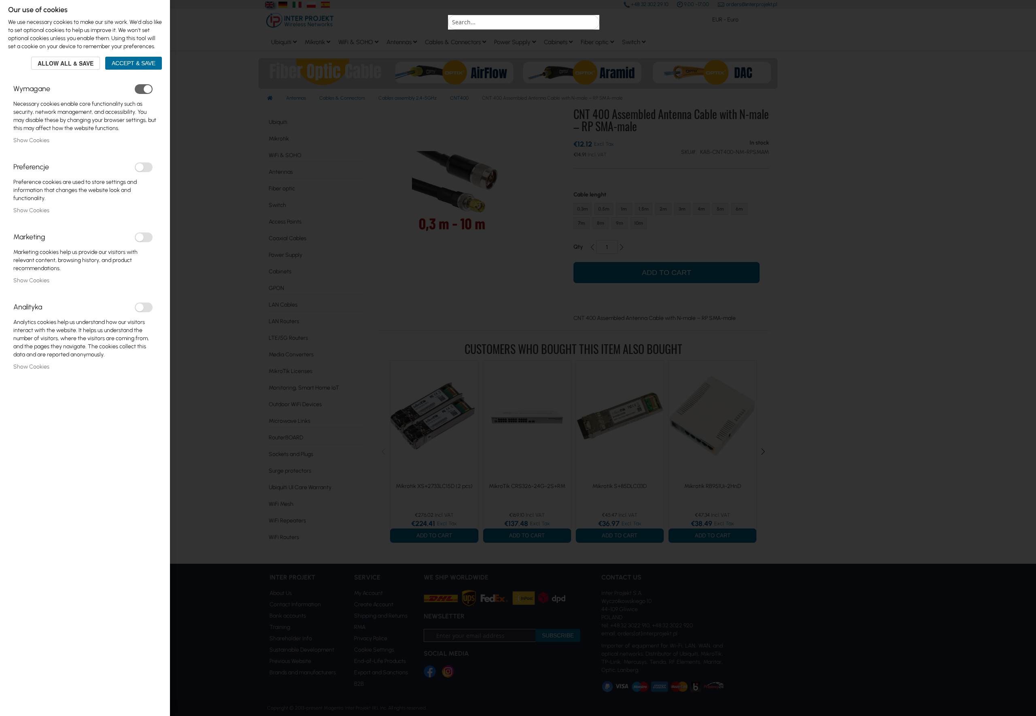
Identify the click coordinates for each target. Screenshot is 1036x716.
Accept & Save (133, 63)
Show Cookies (31, 140)
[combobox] (523, 22)
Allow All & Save (65, 63)
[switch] (144, 89)
